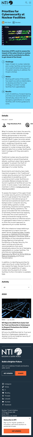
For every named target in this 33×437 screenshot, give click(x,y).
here (3, 274)
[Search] (26, 2)
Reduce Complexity (9, 256)
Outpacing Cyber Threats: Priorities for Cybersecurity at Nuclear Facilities (16, 234)
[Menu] (30, 2)
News (3, 320)
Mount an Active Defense (22, 254)
